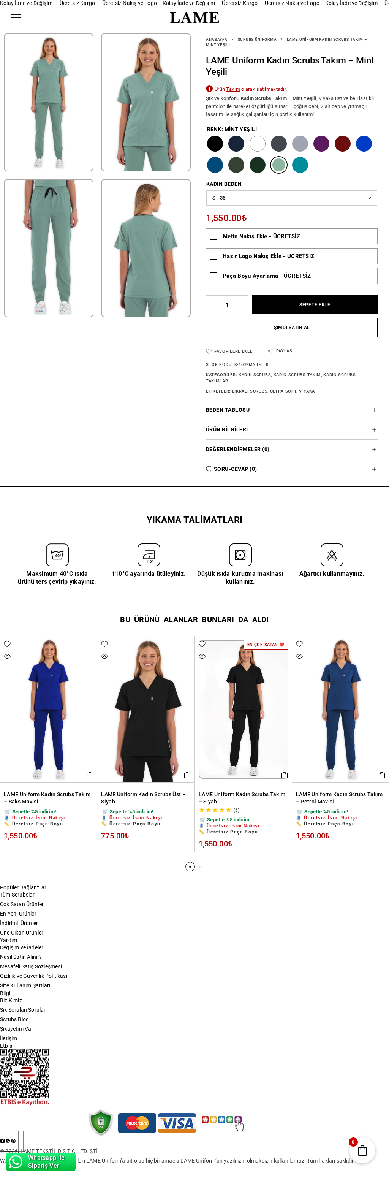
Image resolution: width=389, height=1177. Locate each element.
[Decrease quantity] (211, 305)
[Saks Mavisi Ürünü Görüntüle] (364, 144)
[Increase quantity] (243, 305)
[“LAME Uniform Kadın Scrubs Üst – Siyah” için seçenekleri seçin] (187, 775)
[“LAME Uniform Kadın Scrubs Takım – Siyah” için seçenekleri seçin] (284, 775)
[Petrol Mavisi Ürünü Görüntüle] (215, 165)
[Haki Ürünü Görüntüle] (236, 165)
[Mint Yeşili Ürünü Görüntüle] (279, 165)
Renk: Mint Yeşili (232, 129)
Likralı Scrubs (250, 391)
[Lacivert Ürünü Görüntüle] (236, 144)
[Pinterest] (13, 1141)
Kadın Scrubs (255, 374)
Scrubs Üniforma (257, 39)
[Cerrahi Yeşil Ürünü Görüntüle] (300, 165)
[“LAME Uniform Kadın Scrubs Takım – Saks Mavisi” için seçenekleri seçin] (90, 775)
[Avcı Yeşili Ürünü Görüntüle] (258, 165)
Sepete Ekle (314, 304)
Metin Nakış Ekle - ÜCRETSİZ (261, 236)
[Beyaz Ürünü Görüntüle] (258, 144)
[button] (190, 867)
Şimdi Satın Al (292, 327)
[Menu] (16, 17)
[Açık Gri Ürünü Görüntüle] (300, 144)
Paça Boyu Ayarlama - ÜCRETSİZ (267, 275)
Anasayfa (217, 39)
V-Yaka (307, 391)
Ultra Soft (283, 391)
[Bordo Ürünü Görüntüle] (343, 144)
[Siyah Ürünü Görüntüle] (215, 144)
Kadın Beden (224, 184)
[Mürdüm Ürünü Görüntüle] (321, 144)
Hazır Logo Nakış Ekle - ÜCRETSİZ (268, 256)
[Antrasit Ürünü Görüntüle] (279, 144)
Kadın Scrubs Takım (297, 374)
